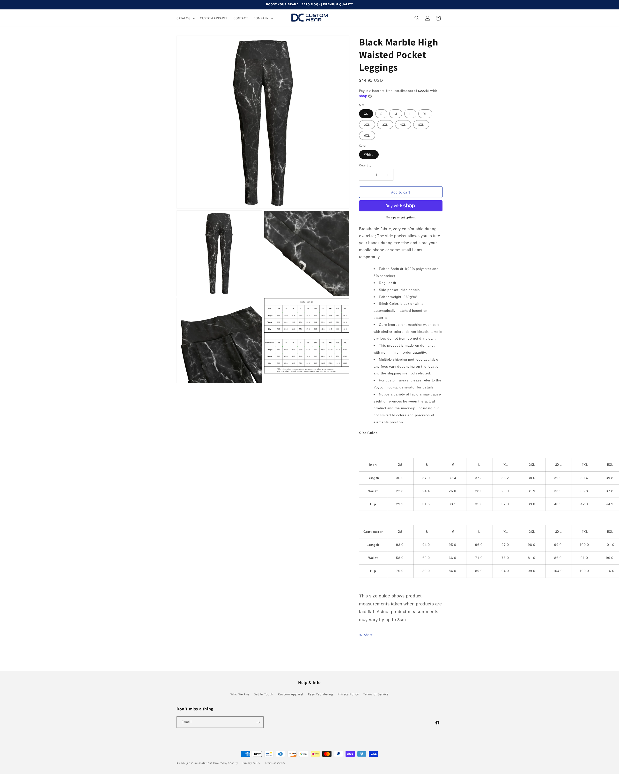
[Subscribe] (258, 722)
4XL (403, 124)
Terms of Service (376, 694)
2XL (367, 124)
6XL (367, 135)
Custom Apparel (290, 694)
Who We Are (239, 694)
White (369, 154)
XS (366, 114)
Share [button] (368, 635)
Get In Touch (263, 694)
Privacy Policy (348, 694)
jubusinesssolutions (199, 763)
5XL (421, 124)
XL (425, 114)
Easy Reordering (320, 694)
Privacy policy (251, 763)
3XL (385, 124)
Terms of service (275, 763)
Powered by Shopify (225, 763)
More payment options (401, 217)
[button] (185, 18)
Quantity (365, 165)
